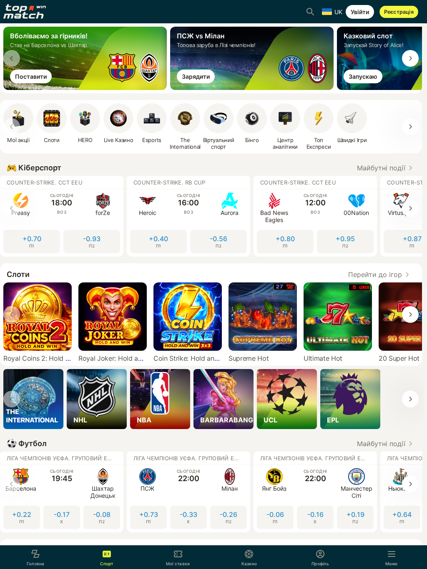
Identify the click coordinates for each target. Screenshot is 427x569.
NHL (80, 420)
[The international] (33, 399)
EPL (333, 420)
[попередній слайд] (11, 58)
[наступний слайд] (410, 58)
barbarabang (226, 420)
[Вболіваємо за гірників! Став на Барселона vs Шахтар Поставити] (86, 87)
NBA (144, 420)
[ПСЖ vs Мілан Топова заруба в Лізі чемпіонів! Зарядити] (253, 87)
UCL (270, 420)
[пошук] (310, 11)
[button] (386, 168)
